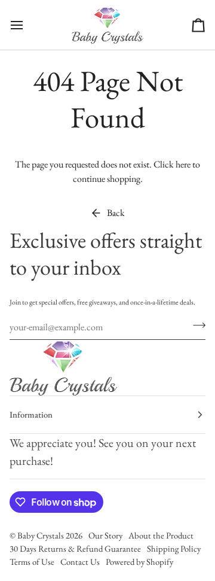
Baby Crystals (41, 535)
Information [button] (31, 414)
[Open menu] (27, 25)
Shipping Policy (174, 548)
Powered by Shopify (139, 561)
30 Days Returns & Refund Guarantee (75, 548)
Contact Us (80, 561)
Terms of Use (32, 561)
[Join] (195, 325)
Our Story (105, 535)
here (183, 164)
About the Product (161, 535)
